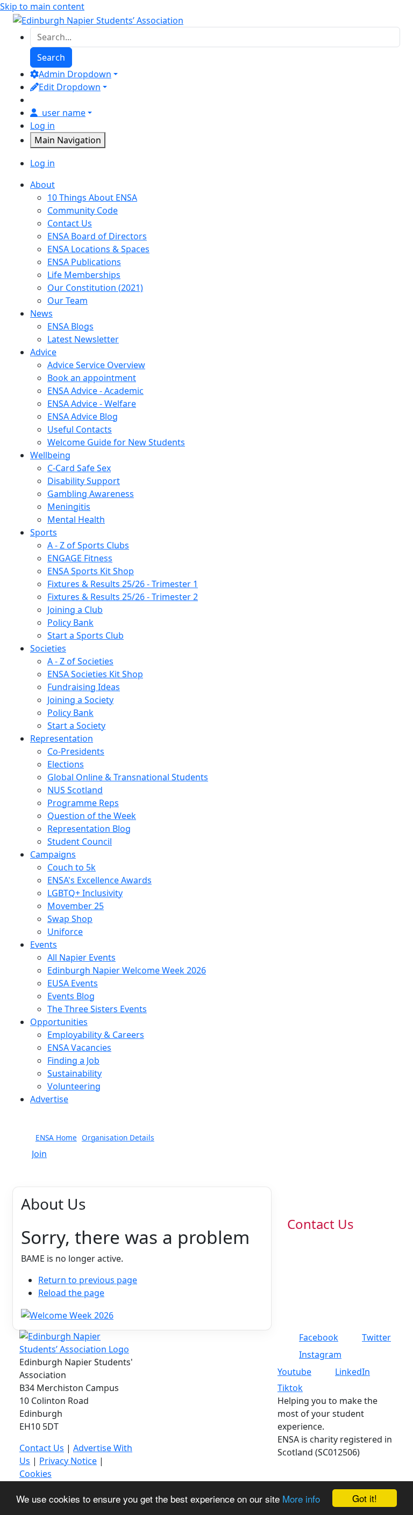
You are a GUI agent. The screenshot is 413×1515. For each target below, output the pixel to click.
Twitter (376, 1337)
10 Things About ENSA (92, 197)
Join (39, 1154)
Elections (65, 764)
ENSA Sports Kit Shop (90, 571)
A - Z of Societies (80, 661)
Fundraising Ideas (83, 687)
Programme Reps (83, 803)
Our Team (67, 300)
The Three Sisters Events (97, 1009)
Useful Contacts (79, 429)
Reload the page (71, 1293)
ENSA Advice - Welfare (91, 403)
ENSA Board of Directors (97, 236)
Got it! (364, 1498)
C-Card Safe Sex (79, 468)
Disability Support (83, 481)
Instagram (320, 1354)
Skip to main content (42, 6)
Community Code (82, 210)
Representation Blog (89, 829)
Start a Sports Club (85, 635)
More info (301, 1498)
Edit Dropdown (70, 87)
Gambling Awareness (90, 494)
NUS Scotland (75, 790)
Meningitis (68, 507)
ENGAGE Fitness (79, 558)
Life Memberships (83, 275)
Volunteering (74, 1086)
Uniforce (65, 932)
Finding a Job (73, 1060)
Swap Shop (69, 919)
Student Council (79, 841)
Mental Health (76, 519)
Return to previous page (87, 1280)
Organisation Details (118, 1137)
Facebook (318, 1337)
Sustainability (74, 1073)
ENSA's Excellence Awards (99, 880)
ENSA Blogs (70, 326)
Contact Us (69, 223)
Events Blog (71, 996)
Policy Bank (70, 622)
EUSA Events (72, 983)
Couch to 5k (71, 867)
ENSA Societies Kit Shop (95, 674)
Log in (42, 125)
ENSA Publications (84, 262)
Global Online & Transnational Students (127, 777)
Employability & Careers (95, 1035)
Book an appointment (91, 378)
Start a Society (76, 725)
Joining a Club (75, 610)
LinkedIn (352, 1372)
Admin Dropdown (75, 74)
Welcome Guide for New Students (116, 442)
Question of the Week (91, 816)
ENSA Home (56, 1137)
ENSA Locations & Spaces (98, 249)
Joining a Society (80, 700)
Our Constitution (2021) (95, 288)
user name (64, 113)
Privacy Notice (68, 1461)
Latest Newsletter (83, 339)
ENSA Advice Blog (82, 416)
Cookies (35, 1474)
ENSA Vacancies (79, 1047)
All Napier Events (81, 957)
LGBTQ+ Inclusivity (85, 893)
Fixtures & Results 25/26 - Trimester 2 (122, 597)
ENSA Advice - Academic (95, 391)
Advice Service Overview (96, 365)
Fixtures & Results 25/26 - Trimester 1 (122, 584)
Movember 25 (75, 906)
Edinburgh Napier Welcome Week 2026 (126, 970)
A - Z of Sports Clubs (88, 545)
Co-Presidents (75, 751)
